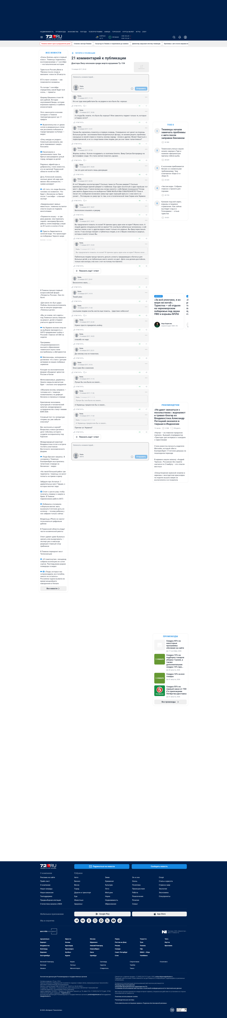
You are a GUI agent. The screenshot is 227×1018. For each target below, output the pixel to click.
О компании (45, 885)
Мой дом (109, 892)
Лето (107, 889)
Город (76, 889)
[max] (101, 920)
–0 (146, 174)
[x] (107, 920)
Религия (135, 900)
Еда (75, 896)
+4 (139, 386)
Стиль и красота (166, 881)
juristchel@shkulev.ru (94, 994)
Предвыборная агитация (50, 900)
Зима (107, 877)
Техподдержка (46, 896)
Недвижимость (47, 32)
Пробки (114, 37)
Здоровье (78, 904)
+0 (139, 174)
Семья (135, 904)
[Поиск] (174, 37)
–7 (146, 409)
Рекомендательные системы (124, 1000)
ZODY (144, 32)
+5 (139, 160)
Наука (107, 896)
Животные (78, 900)
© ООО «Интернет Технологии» (51, 1010)
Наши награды (46, 889)
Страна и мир (164, 885)
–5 (146, 238)
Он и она (136, 877)
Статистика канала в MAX (51, 904)
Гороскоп (116, 32)
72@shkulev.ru (65, 993)
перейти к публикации (85, 53)
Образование (110, 904)
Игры (138, 32)
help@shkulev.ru (45, 996)
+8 (139, 200)
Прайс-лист (45, 881)
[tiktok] (119, 920)
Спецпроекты (164, 896)
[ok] (89, 920)
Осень (134, 881)
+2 (139, 301)
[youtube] (113, 920)
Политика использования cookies (126, 996)
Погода (83, 32)
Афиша (107, 32)
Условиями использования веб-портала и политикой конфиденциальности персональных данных (148, 988)
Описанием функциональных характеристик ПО (131, 986)
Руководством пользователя (125, 985)
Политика (136, 885)
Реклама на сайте (47, 877)
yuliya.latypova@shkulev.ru (164, 976)
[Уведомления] (180, 37)
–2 (146, 122)
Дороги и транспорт (82, 892)
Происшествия (138, 889)
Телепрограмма (96, 32)
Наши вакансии (46, 892)
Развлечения (137, 896)
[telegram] (76, 920)
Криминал (109, 881)
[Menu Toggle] (41, 37)
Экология (163, 889)
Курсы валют (128, 32)
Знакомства (73, 32)
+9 (139, 144)
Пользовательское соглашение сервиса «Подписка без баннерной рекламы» (141, 1003)
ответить (78, 106)
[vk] (82, 920)
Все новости (53, 52)
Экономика (163, 892)
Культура (109, 885)
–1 (146, 106)
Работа (135, 892)
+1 (139, 106)
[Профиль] (185, 37)
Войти (82, 88)
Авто (76, 877)
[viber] (95, 920)
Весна (76, 885)
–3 (146, 160)
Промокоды (61, 32)
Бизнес (77, 881)
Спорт (161, 877)
